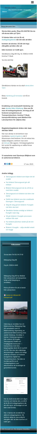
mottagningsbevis (9, 40)
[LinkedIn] (9, 164)
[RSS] (11, 164)
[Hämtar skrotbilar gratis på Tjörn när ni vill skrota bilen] (15, 78)
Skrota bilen (10, 8)
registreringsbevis (16, 136)
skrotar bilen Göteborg (14, 108)
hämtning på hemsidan (14, 96)
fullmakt (7, 143)
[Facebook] (5, 164)
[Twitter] (7, 164)
